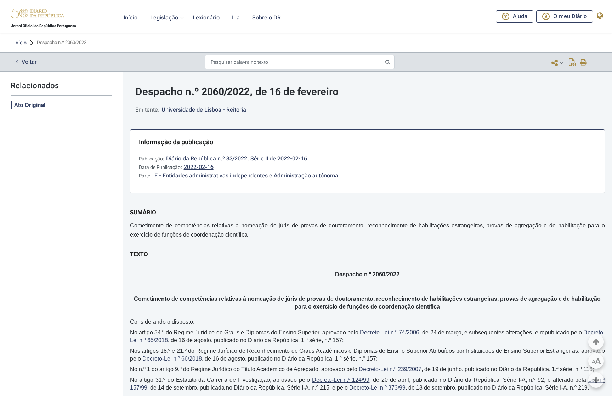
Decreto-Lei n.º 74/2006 (389, 332)
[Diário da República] (37, 15)
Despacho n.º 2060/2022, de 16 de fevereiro (237, 91)
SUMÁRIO (143, 212)
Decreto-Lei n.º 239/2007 (390, 369)
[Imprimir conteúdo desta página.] (583, 63)
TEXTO (139, 254)
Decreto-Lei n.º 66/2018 (172, 359)
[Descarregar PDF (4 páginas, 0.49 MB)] (572, 63)
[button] (37, 15)
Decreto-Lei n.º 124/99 (341, 380)
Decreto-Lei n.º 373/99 (377, 388)
